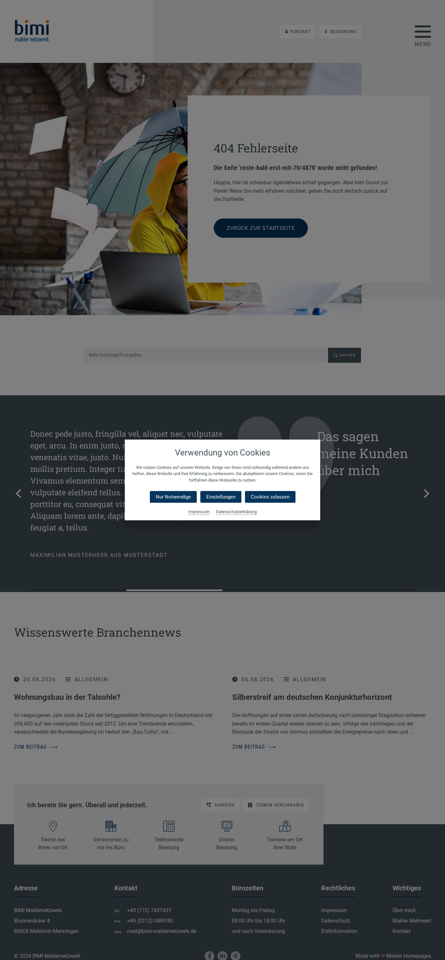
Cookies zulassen (270, 497)
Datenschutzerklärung (236, 511)
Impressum (198, 511)
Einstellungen (221, 497)
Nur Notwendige (173, 497)
